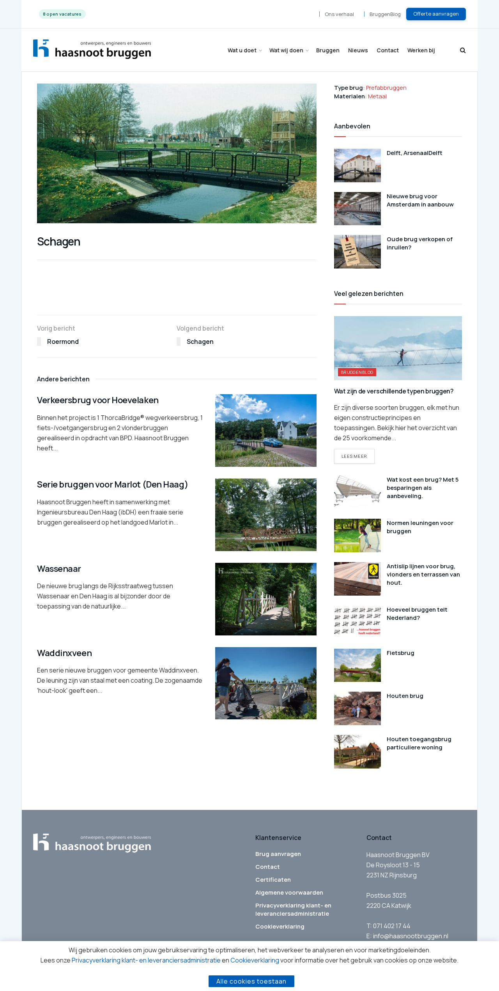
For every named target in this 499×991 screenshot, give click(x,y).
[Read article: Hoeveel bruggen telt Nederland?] (357, 622)
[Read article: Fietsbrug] (357, 665)
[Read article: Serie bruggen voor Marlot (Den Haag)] (266, 515)
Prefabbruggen (386, 88)
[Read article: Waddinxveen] (266, 683)
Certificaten (273, 879)
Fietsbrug (400, 653)
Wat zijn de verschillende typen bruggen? (394, 391)
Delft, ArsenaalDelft (414, 153)
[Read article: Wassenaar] (266, 599)
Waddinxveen (64, 653)
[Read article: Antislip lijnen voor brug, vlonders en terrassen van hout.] (357, 579)
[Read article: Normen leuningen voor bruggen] (357, 535)
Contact (388, 50)
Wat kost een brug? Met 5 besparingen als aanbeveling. (422, 487)
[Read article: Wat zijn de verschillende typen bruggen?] (398, 348)
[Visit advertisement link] (177, 298)
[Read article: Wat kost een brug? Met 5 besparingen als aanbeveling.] (357, 492)
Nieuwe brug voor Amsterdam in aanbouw (420, 200)
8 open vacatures (62, 14)
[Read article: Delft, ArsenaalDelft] (357, 165)
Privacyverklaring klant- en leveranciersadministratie (293, 909)
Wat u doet (242, 50)
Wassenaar (59, 569)
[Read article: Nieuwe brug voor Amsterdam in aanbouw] (357, 209)
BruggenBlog (385, 14)
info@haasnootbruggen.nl (410, 936)
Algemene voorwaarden (289, 892)
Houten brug (405, 696)
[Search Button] (463, 50)
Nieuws (358, 50)
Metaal (377, 96)
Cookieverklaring (279, 926)
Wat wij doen (286, 50)
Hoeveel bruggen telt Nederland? (417, 613)
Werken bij (421, 50)
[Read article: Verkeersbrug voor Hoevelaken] (266, 430)
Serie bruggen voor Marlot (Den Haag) (112, 484)
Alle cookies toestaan (251, 981)
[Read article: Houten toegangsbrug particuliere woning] (357, 752)
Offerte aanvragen (436, 13)
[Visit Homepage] (92, 50)
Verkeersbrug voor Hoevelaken (98, 400)
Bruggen (328, 50)
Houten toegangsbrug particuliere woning (419, 743)
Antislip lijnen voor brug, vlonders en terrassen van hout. (423, 574)
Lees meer (358, 456)
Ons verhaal (339, 14)
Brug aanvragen (278, 854)
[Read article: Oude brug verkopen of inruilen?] (357, 252)
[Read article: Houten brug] (357, 708)
